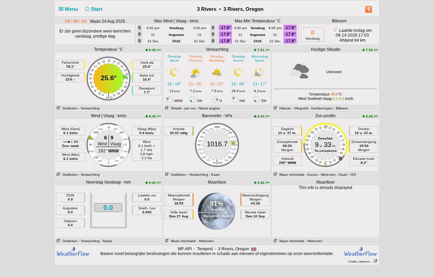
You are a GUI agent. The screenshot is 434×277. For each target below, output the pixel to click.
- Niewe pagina (208, 108)
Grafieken (69, 108)
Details (175, 108)
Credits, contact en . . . (361, 261)
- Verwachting (89, 108)
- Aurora (311, 174)
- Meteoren (327, 174)
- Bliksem (341, 108)
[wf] (73, 251)
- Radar (106, 241)
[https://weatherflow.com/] (361, 251)
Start (97, 9)
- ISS (352, 174)
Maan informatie (290, 174)
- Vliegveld (300, 108)
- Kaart (214, 174)
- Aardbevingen (321, 108)
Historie (284, 108)
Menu (72, 9)
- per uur (189, 108)
